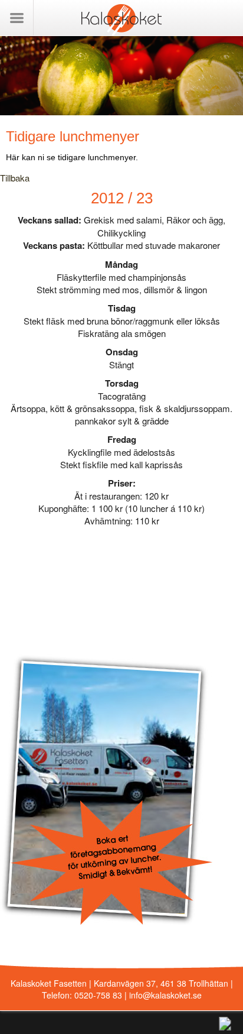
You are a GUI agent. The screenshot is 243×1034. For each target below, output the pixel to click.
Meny (17, 17)
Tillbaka (14, 177)
